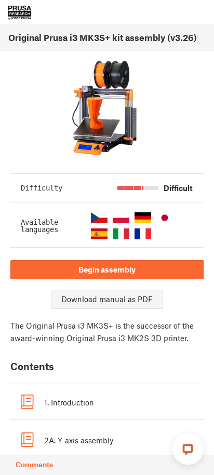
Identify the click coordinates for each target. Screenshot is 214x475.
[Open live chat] (188, 449)
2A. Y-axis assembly (78, 440)
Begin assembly (107, 269)
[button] (99, 217)
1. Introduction (69, 402)
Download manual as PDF (107, 299)
